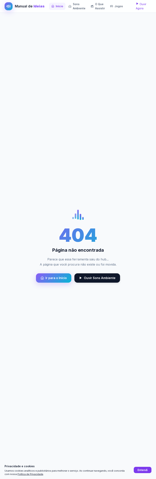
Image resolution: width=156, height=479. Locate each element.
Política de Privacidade (30, 474)
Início (59, 6)
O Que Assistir (100, 6)
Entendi (143, 470)
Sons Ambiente (79, 6)
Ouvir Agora (141, 6)
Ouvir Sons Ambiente (99, 278)
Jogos (119, 6)
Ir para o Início (56, 278)
